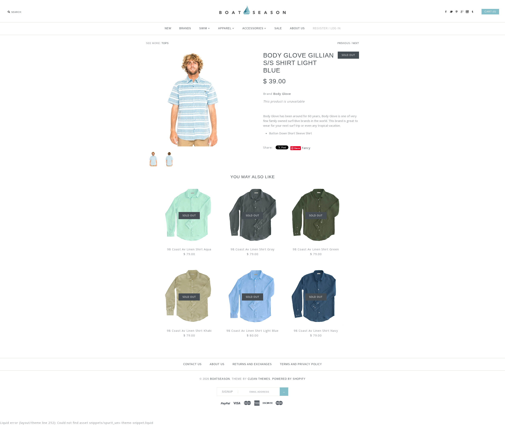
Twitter (451, 11)
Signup (227, 391)
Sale (278, 28)
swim (204, 28)
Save (297, 148)
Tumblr (472, 11)
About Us (297, 28)
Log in (335, 28)
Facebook (446, 11)
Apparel (226, 28)
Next (356, 43)
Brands (185, 28)
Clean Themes (259, 378)
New (168, 28)
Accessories (254, 28)
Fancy (306, 148)
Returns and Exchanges (252, 364)
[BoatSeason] (252, 6)
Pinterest (456, 11)
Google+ (462, 11)
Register (320, 28)
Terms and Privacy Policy (301, 364)
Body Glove (282, 94)
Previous (344, 43)
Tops (165, 43)
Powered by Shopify (289, 378)
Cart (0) (490, 11)
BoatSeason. (220, 378)
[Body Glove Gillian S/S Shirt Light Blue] (194, 100)
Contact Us (192, 364)
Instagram (467, 11)
